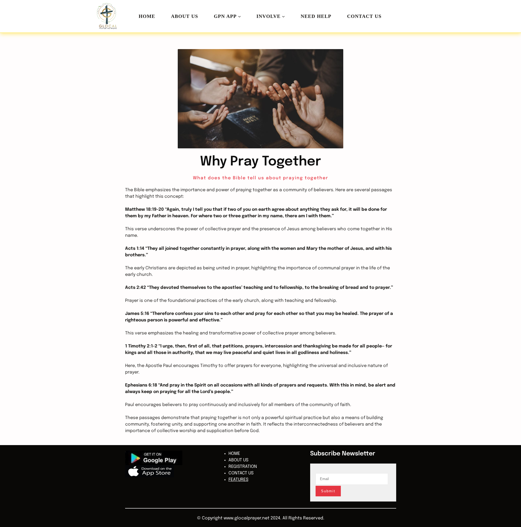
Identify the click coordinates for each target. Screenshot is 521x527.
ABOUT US (238, 460)
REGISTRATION (242, 466)
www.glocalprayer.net (246, 518)
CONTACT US (240, 473)
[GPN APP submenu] (239, 16)
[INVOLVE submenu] (283, 16)
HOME (147, 16)
